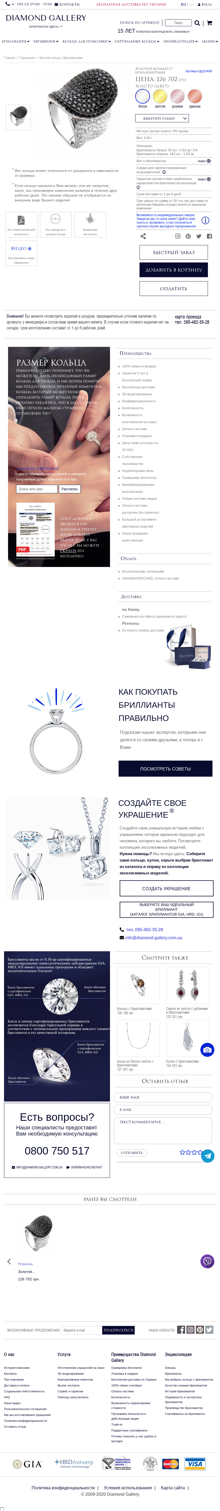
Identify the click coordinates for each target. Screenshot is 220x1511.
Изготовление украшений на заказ (81, 1367)
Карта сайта (173, 1488)
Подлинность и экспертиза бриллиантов (183, 1400)
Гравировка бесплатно (139, 478)
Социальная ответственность (24, 1391)
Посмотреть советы (165, 769)
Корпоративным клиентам (75, 1379)
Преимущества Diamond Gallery (133, 1357)
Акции (208, 41)
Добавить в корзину (173, 270)
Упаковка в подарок (137, 436)
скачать (68, 551)
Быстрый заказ (174, 252)
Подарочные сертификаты (129, 1430)
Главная (9, 57)
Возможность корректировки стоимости (130, 1405)
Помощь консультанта (73, 1397)
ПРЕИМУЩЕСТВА (135, 353)
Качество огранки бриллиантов (186, 1385)
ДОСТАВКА (131, 597)
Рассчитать (70, 489)
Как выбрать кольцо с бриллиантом (189, 1379)
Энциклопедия (179, 41)
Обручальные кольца (135, 41)
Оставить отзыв (15, 1426)
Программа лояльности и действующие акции (128, 1416)
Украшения (44, 41)
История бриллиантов (180, 1391)
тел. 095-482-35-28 (144, 929)
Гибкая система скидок (139, 499)
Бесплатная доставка (138, 387)
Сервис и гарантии (70, 1391)
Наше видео (12, 1403)
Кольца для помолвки (85, 41)
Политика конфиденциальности (25, 1420)
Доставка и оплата (16, 1385)
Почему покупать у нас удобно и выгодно (133, 1439)
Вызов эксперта (68, 1385)
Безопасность (133, 408)
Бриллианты (14, 41)
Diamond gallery (46, 23)
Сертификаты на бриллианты (185, 1413)
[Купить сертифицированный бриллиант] (57, 1100)
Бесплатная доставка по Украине (134, 1379)
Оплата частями (134, 429)
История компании (17, 1367)
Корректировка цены (138, 471)
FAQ (7, 1397)
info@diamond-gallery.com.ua (153, 937)
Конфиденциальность (139, 401)
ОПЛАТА (128, 559)
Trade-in (116, 1424)
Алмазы (170, 1367)
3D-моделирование (137, 394)
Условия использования (128, 1488)
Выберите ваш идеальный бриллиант (166, 909)
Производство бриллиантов (184, 1407)
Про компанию (14, 1379)
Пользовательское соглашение (25, 1409)
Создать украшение (166, 888)
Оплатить (173, 288)
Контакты (10, 1373)
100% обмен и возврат (139, 366)
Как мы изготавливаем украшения (27, 1414)
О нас (9, 1354)
